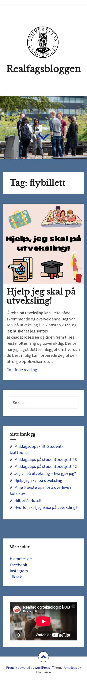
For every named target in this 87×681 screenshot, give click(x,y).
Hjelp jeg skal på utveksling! (41, 296)
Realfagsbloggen (43, 68)
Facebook (18, 564)
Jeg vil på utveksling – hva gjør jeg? (45, 473)
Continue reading (32, 370)
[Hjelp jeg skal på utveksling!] (46, 247)
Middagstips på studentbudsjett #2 (45, 466)
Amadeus (70, 667)
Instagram (19, 570)
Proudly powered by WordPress (28, 667)
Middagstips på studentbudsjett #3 (45, 459)
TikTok (16, 576)
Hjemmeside (21, 558)
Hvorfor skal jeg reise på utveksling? (45, 507)
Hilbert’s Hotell (27, 500)
